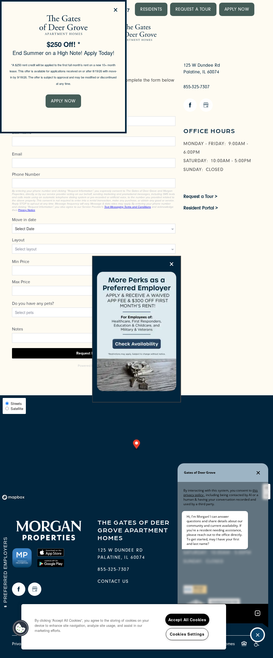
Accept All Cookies (187, 619)
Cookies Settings (187, 634)
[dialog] (63, 66)
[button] (63, 101)
